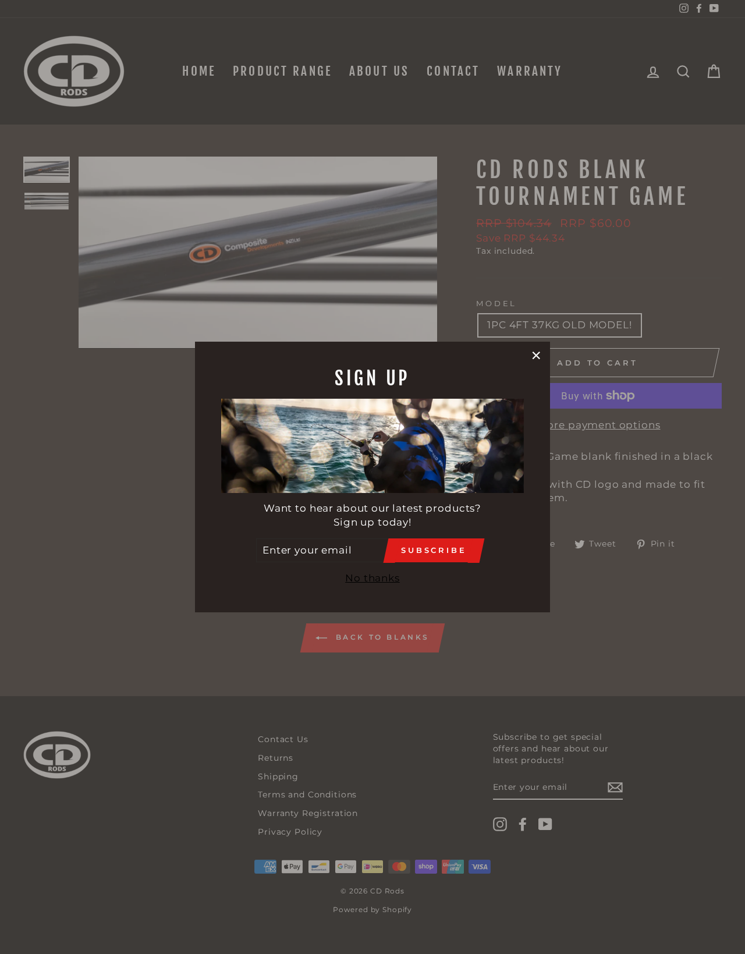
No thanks (372, 578)
